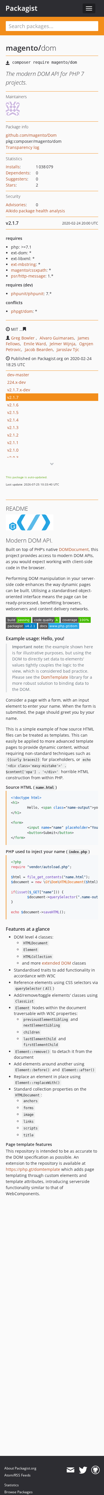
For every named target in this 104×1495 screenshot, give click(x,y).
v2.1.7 (12, 397)
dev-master (18, 374)
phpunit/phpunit (27, 293)
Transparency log (22, 147)
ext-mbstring (23, 264)
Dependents (17, 173)
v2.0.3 (12, 457)
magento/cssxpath (29, 270)
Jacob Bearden (39, 349)
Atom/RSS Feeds (17, 1475)
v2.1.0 (12, 450)
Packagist (21, 8)
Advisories (16, 204)
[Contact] (70, 1470)
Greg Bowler (23, 338)
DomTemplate (54, 677)
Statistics (11, 1485)
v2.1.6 (12, 405)
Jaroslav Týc (68, 349)
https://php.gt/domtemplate (33, 1169)
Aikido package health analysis (35, 210)
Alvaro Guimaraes (57, 338)
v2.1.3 (12, 427)
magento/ (23, 48)
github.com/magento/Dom (31, 135)
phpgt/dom (22, 311)
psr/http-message (28, 276)
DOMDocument (74, 549)
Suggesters (16, 179)
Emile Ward (35, 343)
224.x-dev (16, 382)
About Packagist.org (20, 1468)
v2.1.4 (12, 420)
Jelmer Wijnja (62, 343)
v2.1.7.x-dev (18, 390)
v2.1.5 (12, 412)
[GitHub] (95, 1470)
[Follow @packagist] (83, 1470)
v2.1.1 (12, 442)
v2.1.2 (12, 435)
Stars (11, 185)
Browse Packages (18, 1491)
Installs (13, 166)
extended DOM (56, 963)
